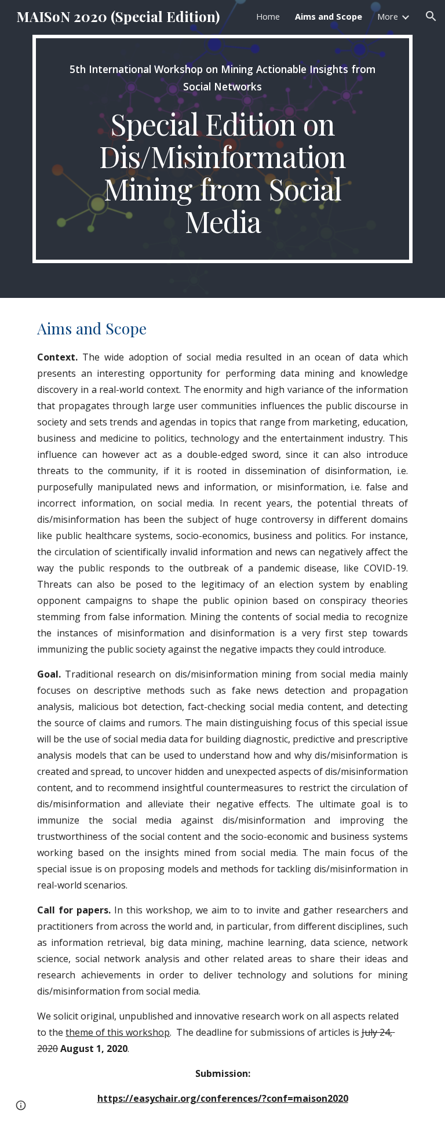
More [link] (387, 16)
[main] (222, 149)
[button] (431, 16)
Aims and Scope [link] (328, 16)
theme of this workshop (117, 1032)
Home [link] (268, 16)
